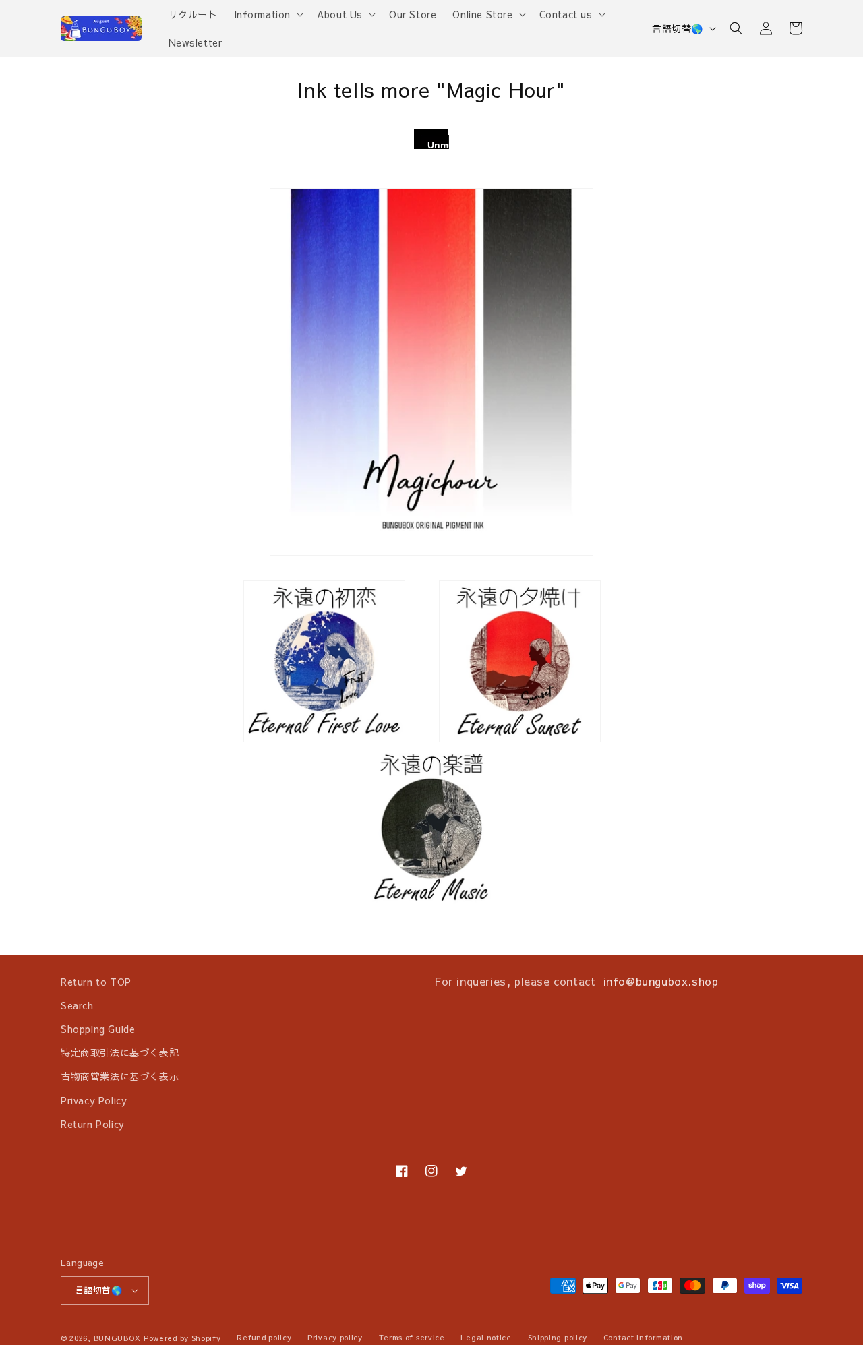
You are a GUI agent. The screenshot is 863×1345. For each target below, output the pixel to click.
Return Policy (93, 1124)
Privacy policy (335, 1337)
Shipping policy (558, 1337)
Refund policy (264, 1337)
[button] (267, 14)
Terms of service (412, 1337)
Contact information (643, 1337)
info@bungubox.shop (661, 981)
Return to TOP (96, 981)
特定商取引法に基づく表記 (120, 1052)
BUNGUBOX (117, 1338)
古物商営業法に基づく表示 (120, 1076)
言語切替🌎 (677, 28)
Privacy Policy (94, 1100)
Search (77, 1005)
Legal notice (485, 1337)
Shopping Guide (98, 1029)
